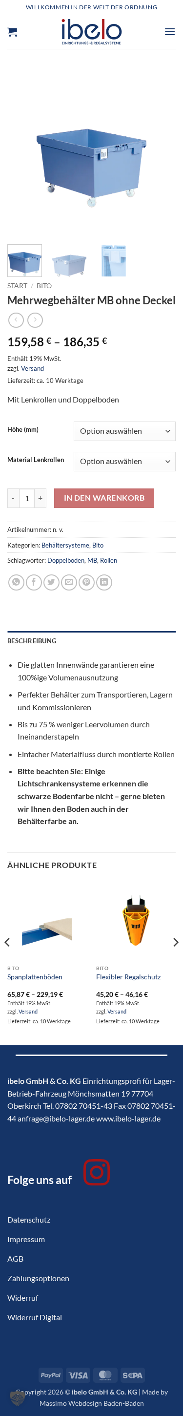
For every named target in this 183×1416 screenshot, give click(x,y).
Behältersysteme (65, 545)
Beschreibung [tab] (31, 641)
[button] (12, 31)
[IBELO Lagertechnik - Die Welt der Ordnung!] (91, 32)
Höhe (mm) (23, 429)
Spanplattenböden (34, 977)
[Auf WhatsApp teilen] (16, 582)
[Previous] (23, 152)
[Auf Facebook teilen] (34, 582)
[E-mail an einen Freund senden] (69, 582)
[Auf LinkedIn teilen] (104, 582)
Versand (32, 368)
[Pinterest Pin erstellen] (87, 582)
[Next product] (15, 320)
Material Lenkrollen (35, 460)
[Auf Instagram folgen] (96, 1174)
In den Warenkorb (104, 497)
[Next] (160, 152)
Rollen (108, 560)
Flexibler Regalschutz (128, 977)
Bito (44, 286)
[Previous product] (34, 320)
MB (92, 560)
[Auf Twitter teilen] (51, 582)
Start (17, 286)
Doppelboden (65, 560)
